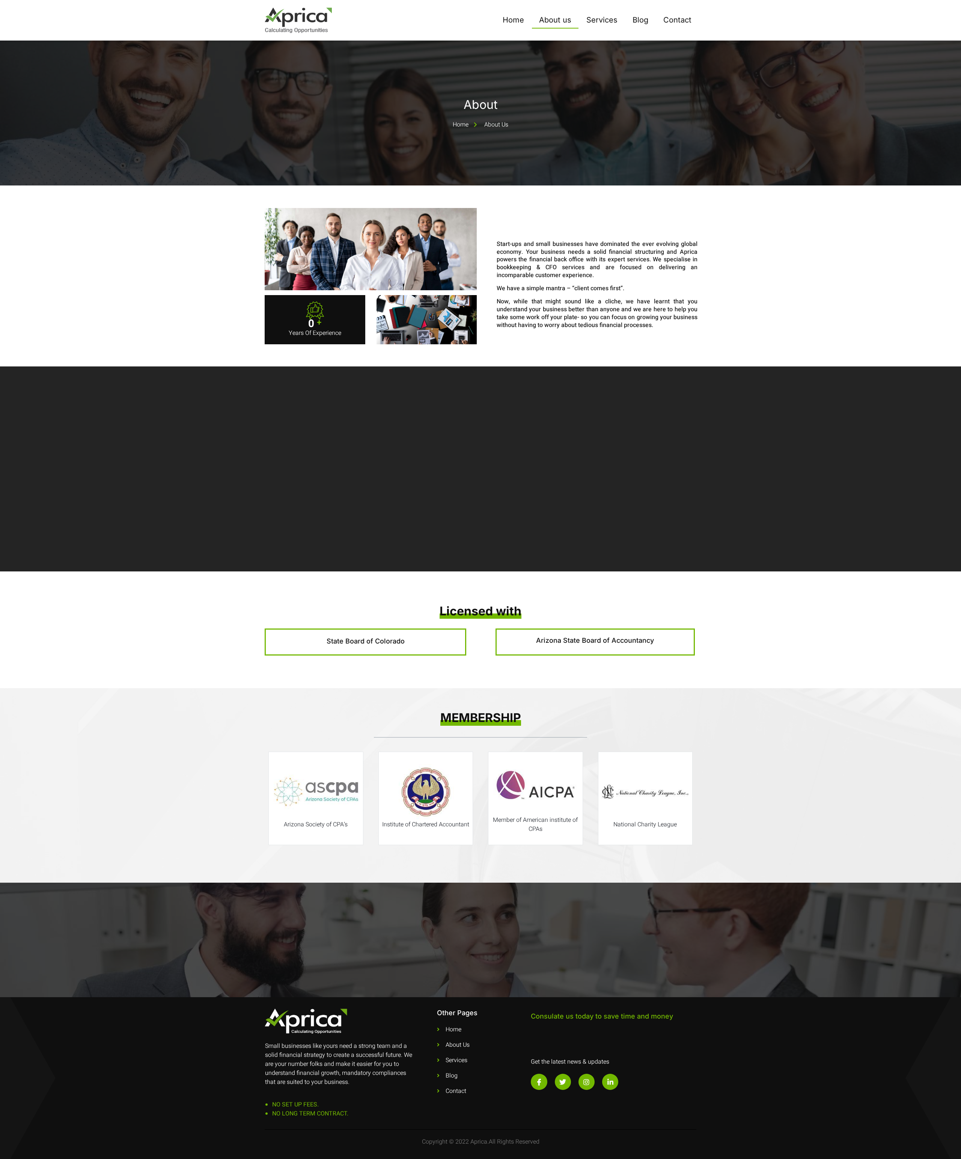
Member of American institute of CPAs (535, 824)
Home (513, 19)
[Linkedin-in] (610, 1082)
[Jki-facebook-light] (539, 1082)
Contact (677, 19)
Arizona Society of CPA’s (316, 824)
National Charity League (645, 824)
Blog (640, 19)
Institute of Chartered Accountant (425, 824)
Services (602, 19)
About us (555, 19)
